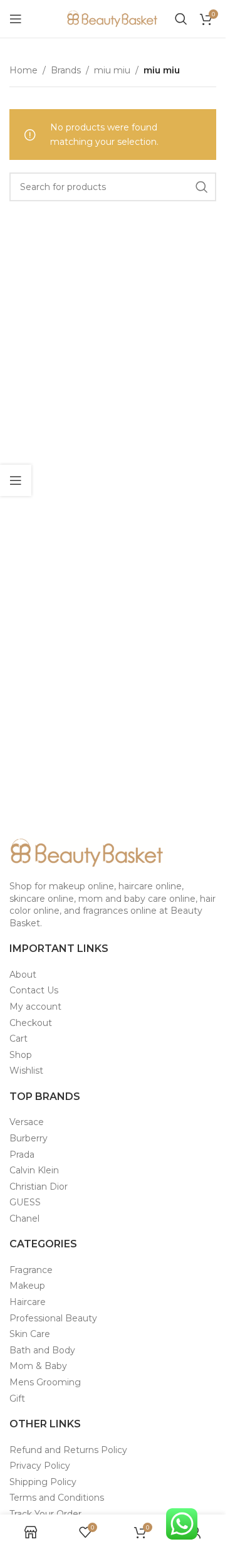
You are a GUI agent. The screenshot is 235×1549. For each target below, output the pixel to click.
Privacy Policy (39, 1465)
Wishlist (26, 1070)
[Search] (181, 18)
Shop (20, 1054)
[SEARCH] (201, 186)
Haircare (27, 1302)
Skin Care (29, 1334)
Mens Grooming (45, 1382)
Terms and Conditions (56, 1497)
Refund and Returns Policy (68, 1450)
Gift (17, 1398)
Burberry (28, 1138)
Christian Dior (38, 1186)
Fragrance (31, 1270)
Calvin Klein (34, 1170)
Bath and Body (42, 1350)
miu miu (112, 70)
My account (35, 1006)
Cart (18, 1038)
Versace (26, 1122)
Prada (21, 1154)
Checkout (30, 1022)
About (22, 974)
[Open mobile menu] (15, 18)
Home (23, 70)
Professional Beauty (53, 1318)
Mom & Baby (38, 1366)
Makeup (27, 1285)
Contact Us (33, 990)
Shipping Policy (42, 1482)
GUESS (25, 1202)
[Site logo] (112, 18)
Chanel (24, 1218)
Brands (66, 70)
